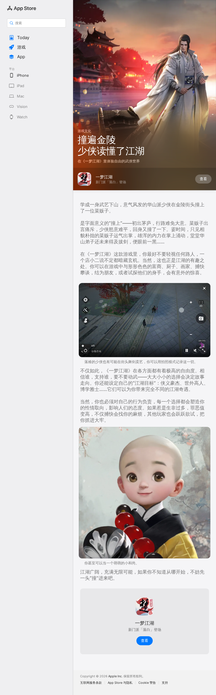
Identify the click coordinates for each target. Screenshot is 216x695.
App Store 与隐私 (120, 682)
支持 (165, 682)
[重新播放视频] (85, 350)
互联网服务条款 (91, 682)
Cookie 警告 (147, 682)
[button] (36, 37)
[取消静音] (195, 350)
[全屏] (203, 350)
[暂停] (186, 350)
